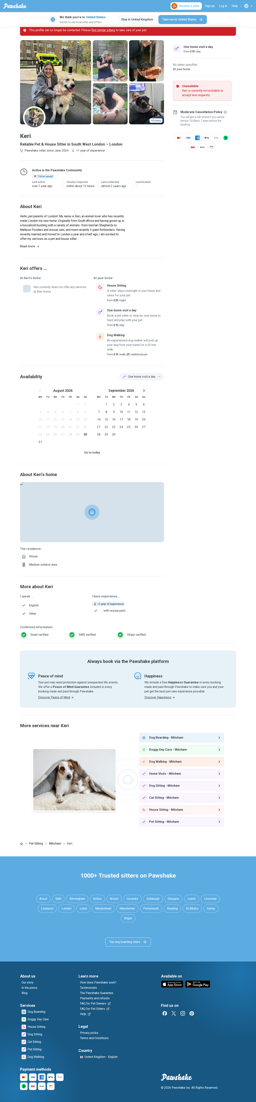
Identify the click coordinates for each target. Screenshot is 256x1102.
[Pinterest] (191, 1013)
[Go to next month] (143, 390)
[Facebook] (164, 1013)
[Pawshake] (15, 6)
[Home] (21, 843)
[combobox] (141, 376)
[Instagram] (182, 1013)
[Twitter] (173, 1013)
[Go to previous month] (40, 390)
